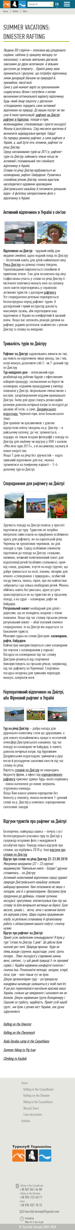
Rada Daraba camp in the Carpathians (26, 1041)
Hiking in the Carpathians (38, 1102)
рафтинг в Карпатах (15, 119)
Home (5, 11)
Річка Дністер (12, 264)
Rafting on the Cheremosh (19, 1032)
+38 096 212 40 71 (31, 1197)
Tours (24, 1083)
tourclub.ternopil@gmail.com (42, 1211)
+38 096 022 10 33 (31, 1205)
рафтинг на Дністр (47, 114)
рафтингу (50, 292)
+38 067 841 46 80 (31, 1189)
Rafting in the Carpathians (38, 1089)
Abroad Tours (31, 1108)
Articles (15, 11)
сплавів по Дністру (27, 770)
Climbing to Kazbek (14, 1058)
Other (25, 11)
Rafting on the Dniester (17, 1024)
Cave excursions (32, 1114)
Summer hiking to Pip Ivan (19, 1050)
